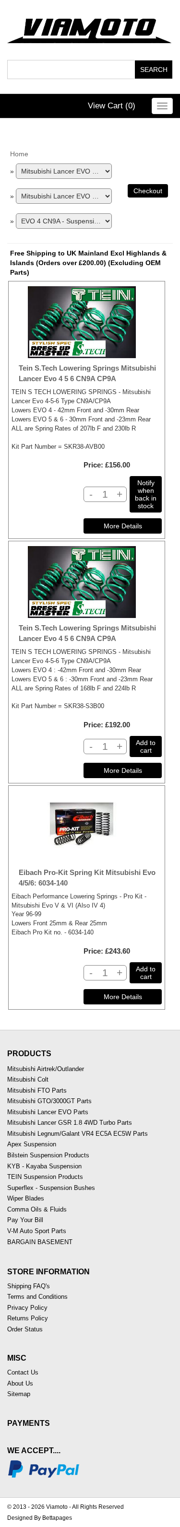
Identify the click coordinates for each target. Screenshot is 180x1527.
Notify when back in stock (145, 494)
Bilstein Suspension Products (48, 1155)
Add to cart (146, 746)
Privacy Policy (27, 1307)
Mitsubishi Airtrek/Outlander (45, 1068)
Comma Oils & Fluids (37, 1209)
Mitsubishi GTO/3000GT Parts (49, 1101)
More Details (123, 526)
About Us (20, 1383)
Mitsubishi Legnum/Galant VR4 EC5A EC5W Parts (77, 1133)
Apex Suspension (31, 1144)
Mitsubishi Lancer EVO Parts (47, 1112)
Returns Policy (27, 1318)
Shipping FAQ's (28, 1286)
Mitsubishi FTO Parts (37, 1090)
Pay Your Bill (25, 1220)
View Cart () (111, 105)
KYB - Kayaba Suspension (44, 1166)
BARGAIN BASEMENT (39, 1242)
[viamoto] (90, 28)
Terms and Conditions (37, 1296)
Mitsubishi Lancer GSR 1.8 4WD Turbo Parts (69, 1122)
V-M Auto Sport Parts (36, 1231)
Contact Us (22, 1372)
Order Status (25, 1329)
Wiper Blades (25, 1198)
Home (19, 154)
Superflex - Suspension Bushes (51, 1187)
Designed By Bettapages (39, 1518)
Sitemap (18, 1394)
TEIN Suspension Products (45, 1176)
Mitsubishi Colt (27, 1079)
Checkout (147, 191)
